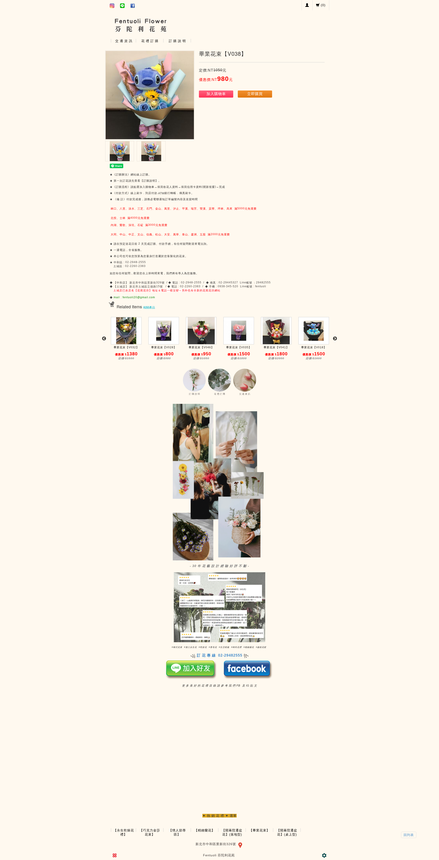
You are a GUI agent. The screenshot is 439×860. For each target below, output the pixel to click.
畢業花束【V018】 (314, 347)
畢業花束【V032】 (126, 347)
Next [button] (335, 338)
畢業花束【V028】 (164, 347)
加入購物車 (216, 94)
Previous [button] (104, 338)
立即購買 (255, 94)
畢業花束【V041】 (276, 347)
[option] (126, 341)
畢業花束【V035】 (239, 347)
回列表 (409, 835)
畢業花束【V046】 (201, 347)
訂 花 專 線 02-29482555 (219, 655)
